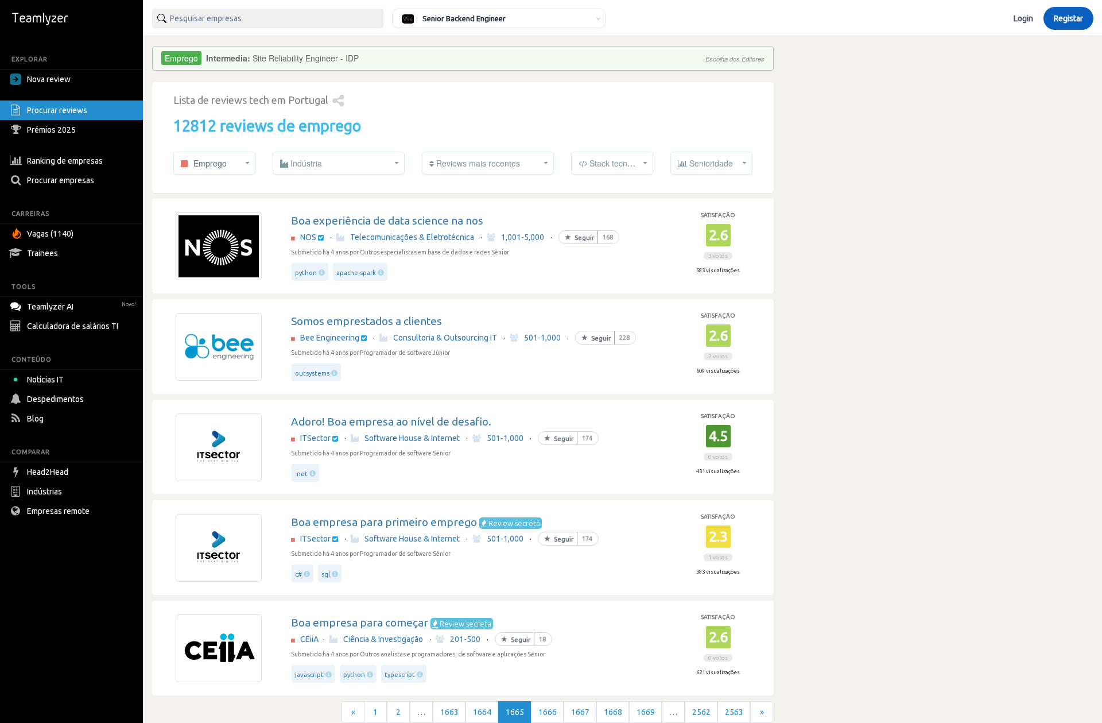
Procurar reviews (57, 110)
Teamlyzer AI (81, 306)
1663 (449, 712)
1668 (613, 712)
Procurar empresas (60, 180)
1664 (482, 712)
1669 (646, 712)
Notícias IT (45, 379)
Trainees (42, 253)
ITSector (315, 438)
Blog (35, 418)
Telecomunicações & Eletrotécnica (412, 237)
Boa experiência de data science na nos (387, 220)
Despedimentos (55, 399)
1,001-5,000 (522, 237)
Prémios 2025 (51, 129)
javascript (309, 674)
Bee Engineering (329, 337)
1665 (515, 712)
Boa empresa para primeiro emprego (384, 522)
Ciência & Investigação (383, 639)
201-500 (465, 639)
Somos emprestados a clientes (366, 321)
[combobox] (267, 18)
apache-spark (356, 272)
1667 (580, 712)
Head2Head (47, 472)
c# (298, 574)
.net (301, 473)
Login (1023, 18)
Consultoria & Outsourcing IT (445, 337)
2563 (734, 712)
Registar (1068, 18)
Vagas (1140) (50, 233)
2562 (701, 712)
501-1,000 (542, 337)
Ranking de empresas (65, 160)
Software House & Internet (412, 438)
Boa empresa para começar (359, 622)
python (306, 272)
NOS (308, 237)
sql (325, 574)
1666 (547, 712)
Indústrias (44, 491)
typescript (400, 674)
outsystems (312, 373)
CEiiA (309, 639)
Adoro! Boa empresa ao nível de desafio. (391, 421)
